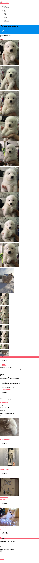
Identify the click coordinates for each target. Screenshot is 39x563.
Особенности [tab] (4, 365)
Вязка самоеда (4, 469)
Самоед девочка (5, 439)
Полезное (4, 10)
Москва (5, 17)
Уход (5, 13)
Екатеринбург (6, 21)
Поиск (2, 39)
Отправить (6, 402)
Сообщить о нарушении (6, 390)
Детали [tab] (3, 364)
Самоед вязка (4, 530)
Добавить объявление (4, 3)
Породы (4, 6)
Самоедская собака (4, 467)
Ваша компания (3, 401)
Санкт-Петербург (7, 18)
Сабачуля (3, 499)
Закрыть (2, 402)
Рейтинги (6, 11)
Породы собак (6, 7)
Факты (5, 14)
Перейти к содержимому (5, 1)
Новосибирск (6, 20)
